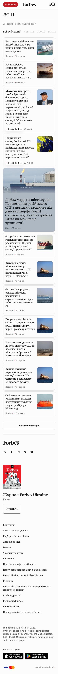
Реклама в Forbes (13, 601)
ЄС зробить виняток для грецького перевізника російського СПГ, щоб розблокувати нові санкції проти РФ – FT (20, 243)
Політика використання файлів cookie (25, 569)
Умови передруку (13, 553)
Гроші (41, 31)
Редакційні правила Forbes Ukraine (23, 575)
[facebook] (11, 451)
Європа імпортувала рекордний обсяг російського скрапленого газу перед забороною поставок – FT (19, 297)
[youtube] (31, 451)
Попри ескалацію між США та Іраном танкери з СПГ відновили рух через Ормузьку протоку (20, 324)
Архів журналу (11, 595)
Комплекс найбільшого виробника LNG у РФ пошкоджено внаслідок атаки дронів (19, 46)
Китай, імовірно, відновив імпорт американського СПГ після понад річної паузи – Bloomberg (18, 269)
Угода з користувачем (15, 530)
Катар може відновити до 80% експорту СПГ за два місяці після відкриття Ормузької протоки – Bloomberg (19, 349)
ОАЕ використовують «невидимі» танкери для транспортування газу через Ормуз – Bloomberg (18, 402)
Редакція (8, 581)
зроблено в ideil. (45, 667)
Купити (12, 508)
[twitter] (4, 451)
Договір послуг (11, 541)
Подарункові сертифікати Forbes (22, 612)
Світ (7, 228)
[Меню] (52, 4)
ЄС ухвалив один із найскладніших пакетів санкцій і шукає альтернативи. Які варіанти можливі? (19, 147)
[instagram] (18, 451)
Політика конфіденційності (19, 564)
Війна (52, 31)
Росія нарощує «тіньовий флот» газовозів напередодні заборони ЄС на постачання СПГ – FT (18, 71)
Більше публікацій (29, 425)
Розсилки (8, 558)
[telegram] (25, 451)
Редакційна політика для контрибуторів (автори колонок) (26, 588)
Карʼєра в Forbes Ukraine (16, 536)
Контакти (9, 525)
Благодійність (11, 606)
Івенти (7, 547)
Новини (29, 31)
